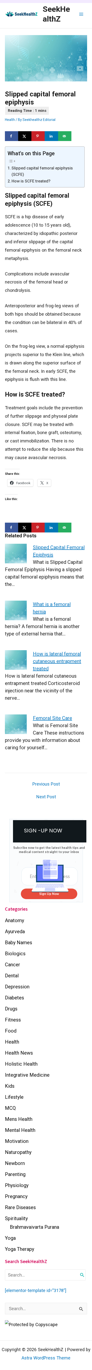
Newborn (15, 1163)
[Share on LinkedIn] (51, 136)
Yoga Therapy (19, 1249)
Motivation (16, 1141)
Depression (17, 987)
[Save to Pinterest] (38, 136)
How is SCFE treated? (31, 181)
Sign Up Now (49, 894)
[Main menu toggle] (81, 14)
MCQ (10, 1108)
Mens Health (18, 1119)
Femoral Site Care (52, 718)
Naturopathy (18, 1152)
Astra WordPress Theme (46, 1357)
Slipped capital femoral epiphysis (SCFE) (42, 171)
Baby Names (18, 942)
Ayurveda (15, 931)
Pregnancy (16, 1196)
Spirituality (16, 1218)
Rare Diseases (20, 1207)
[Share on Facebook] (11, 136)
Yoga (10, 1238)
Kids (9, 1086)
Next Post (46, 797)
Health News (19, 1053)
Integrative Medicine (27, 1075)
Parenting (15, 1174)
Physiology (16, 1185)
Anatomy (14, 920)
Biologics (15, 953)
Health (10, 120)
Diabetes (14, 998)
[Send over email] (64, 136)
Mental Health (20, 1130)
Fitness (13, 1020)
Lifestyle (14, 1097)
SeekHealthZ (56, 13)
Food (10, 1031)
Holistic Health (21, 1064)
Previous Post (46, 784)
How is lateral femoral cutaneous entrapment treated (57, 661)
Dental (12, 976)
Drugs (11, 1009)
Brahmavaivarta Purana (34, 1227)
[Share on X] (24, 136)
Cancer (12, 965)
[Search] (82, 1275)
